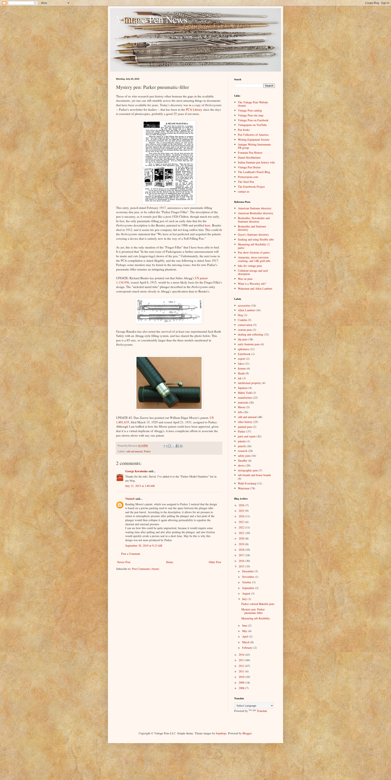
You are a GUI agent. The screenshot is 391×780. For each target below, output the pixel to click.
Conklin (242, 320)
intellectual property (249, 383)
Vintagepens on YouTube (252, 125)
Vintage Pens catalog (250, 110)
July (245, 599)
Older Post (215, 562)
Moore (241, 407)
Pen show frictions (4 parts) (254, 252)
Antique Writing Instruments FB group (254, 146)
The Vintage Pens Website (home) (253, 104)
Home (169, 562)
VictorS (130, 498)
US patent (201, 278)
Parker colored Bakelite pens (257, 604)
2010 (242, 677)
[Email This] (166, 446)
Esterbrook (244, 354)
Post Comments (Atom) (145, 569)
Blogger (247, 733)
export (241, 359)
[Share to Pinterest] (181, 446)
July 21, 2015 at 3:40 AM (140, 486)
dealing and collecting (250, 334)
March (246, 642)
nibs (240, 412)
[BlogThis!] (169, 446)
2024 (242, 516)
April (245, 636)
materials (243, 402)
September (248, 588)
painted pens (245, 427)
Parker (147, 451)
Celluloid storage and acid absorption (253, 272)
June (245, 625)
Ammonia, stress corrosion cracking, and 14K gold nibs (254, 259)
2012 (242, 666)
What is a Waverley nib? (252, 284)
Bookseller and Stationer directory (252, 228)
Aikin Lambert (246, 310)
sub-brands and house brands (254, 475)
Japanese (243, 388)
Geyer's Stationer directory (253, 234)
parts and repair (247, 436)
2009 (242, 682)
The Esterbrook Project (251, 187)
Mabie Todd (245, 393)
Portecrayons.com (248, 177)
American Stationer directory (254, 208)
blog (240, 315)
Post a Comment (130, 554)
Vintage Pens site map (250, 115)
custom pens (245, 330)
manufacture (245, 397)
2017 (242, 555)
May (245, 631)
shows (241, 465)
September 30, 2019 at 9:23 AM (143, 545)
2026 (242, 505)
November (248, 577)
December (248, 571)
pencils (242, 446)
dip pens (242, 339)
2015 (242, 566)
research (242, 451)
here (207, 225)
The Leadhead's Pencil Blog (254, 172)
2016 (242, 561)
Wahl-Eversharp (247, 483)
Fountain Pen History (250, 152)
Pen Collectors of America (253, 135)
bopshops (221, 733)
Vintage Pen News (152, 19)
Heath (241, 373)
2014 (242, 654)
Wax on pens (245, 279)
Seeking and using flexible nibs (256, 239)
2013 (242, 660)
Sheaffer (242, 460)
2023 (242, 522)
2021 (242, 533)
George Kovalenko (136, 471)
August (246, 593)
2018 (242, 550)
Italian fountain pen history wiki (256, 162)
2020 (242, 538)
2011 (242, 671)
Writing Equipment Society (253, 139)
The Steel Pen (246, 182)
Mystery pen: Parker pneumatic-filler (253, 611)
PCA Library (194, 109)
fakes (241, 363)
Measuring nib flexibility (255, 618)
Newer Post (123, 562)
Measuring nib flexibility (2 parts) (254, 246)
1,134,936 (122, 282)
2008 (242, 688)
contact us (243, 191)
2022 (242, 527)
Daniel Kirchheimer (249, 157)
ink (240, 378)
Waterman (243, 488)
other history (245, 422)
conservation (245, 325)
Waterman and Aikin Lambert (255, 288)
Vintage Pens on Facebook (253, 120)
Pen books (244, 130)
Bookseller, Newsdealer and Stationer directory (254, 219)
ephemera (243, 349)
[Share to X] (173, 446)
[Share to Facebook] (177, 446)
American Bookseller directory (255, 213)
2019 (242, 544)
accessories (244, 305)
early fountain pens (249, 344)
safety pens (244, 456)
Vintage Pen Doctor (249, 167)
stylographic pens (248, 470)
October (247, 582)
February (247, 648)
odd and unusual (134, 451)
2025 (242, 511)
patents (242, 441)
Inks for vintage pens (250, 266)
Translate (262, 711)
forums (242, 368)
